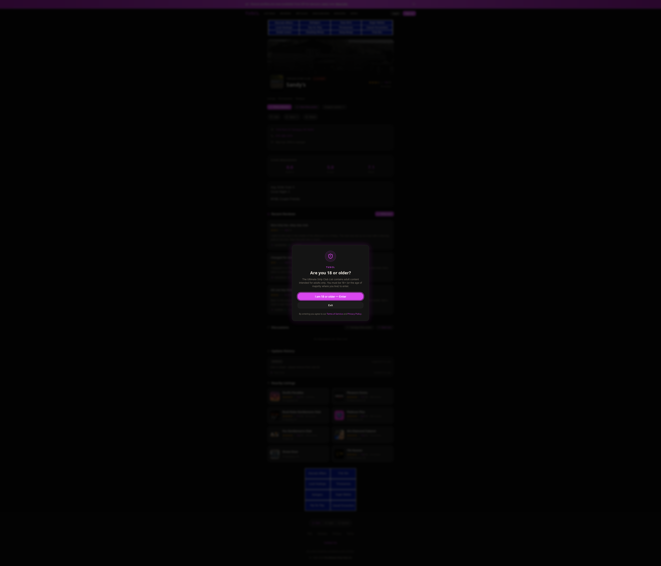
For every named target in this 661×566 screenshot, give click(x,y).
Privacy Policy (354, 314)
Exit (330, 305)
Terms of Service (335, 314)
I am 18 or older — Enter (330, 296)
